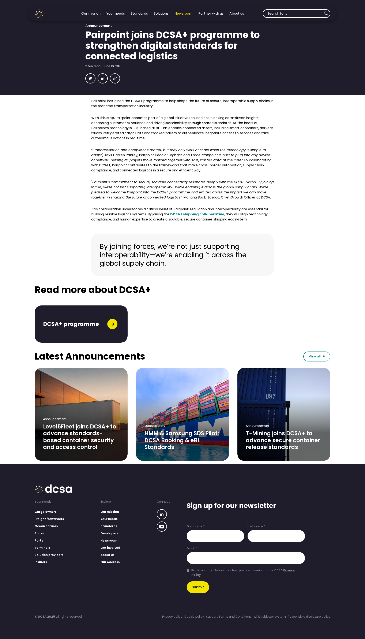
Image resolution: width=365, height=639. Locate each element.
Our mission (110, 512)
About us (107, 555)
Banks (39, 533)
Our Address (110, 562)
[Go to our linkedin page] (162, 514)
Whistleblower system (269, 617)
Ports (39, 540)
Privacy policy (172, 617)
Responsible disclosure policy (309, 617)
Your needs (109, 519)
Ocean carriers (46, 526)
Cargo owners (46, 512)
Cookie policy (194, 617)
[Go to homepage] (49, 13)
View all (315, 356)
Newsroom (109, 540)
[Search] (326, 13)
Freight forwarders (49, 519)
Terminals (42, 548)
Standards (109, 526)
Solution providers (49, 555)
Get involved (110, 548)
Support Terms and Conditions (228, 617)
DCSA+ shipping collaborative (197, 214)
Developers (109, 533)
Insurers (41, 562)
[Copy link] (115, 78)
